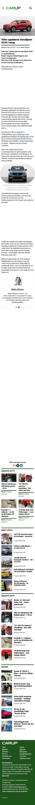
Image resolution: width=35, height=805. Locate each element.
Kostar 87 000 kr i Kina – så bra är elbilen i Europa (23, 673)
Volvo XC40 (18, 108)
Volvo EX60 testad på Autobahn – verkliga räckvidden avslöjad (22, 698)
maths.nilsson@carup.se (17, 787)
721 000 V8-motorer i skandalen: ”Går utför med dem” (25, 487)
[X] (17, 465)
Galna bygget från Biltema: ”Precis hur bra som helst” (24, 724)
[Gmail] (14, 465)
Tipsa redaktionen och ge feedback (14, 791)
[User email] (19, 308)
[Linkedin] (21, 465)
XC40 (10, 268)
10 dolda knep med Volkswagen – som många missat (26, 512)
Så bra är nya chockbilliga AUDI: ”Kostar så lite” (21, 711)
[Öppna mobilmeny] (3, 8)
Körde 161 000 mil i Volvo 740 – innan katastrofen (22, 602)
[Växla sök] (30, 8)
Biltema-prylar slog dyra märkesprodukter (23, 685)
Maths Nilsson (25, 47)
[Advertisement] (17, 89)
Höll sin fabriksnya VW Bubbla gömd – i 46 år (8, 486)
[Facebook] (16, 308)
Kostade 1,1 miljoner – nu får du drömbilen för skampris (7, 513)
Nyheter (3, 47)
